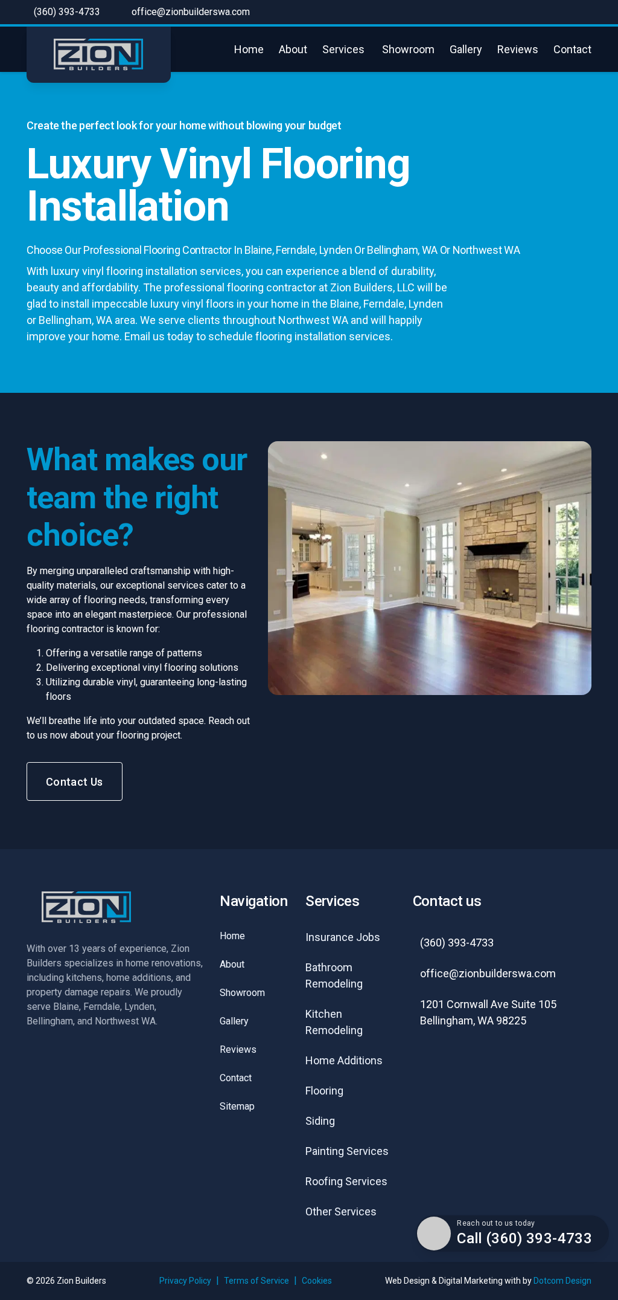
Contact (572, 49)
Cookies (317, 1280)
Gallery (466, 49)
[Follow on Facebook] (430, 1067)
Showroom (408, 49)
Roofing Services (346, 1181)
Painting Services (347, 1151)
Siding (320, 1120)
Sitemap (237, 1106)
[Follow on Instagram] (473, 1067)
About (293, 49)
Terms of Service (256, 1280)
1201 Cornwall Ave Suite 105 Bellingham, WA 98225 (488, 1012)
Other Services (341, 1211)
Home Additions (344, 1060)
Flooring (324, 1090)
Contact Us (74, 781)
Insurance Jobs (342, 937)
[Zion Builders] (99, 55)
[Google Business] (517, 1067)
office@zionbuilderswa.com (191, 12)
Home (249, 49)
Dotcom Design (562, 1280)
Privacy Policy (185, 1280)
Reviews (517, 49)
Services (343, 49)
